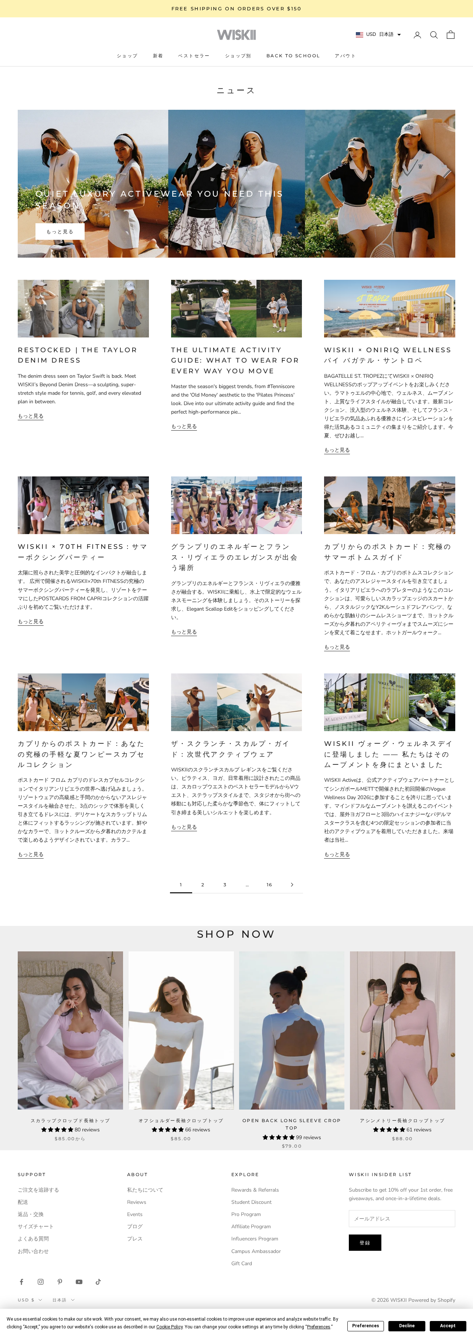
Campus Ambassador (256, 1251)
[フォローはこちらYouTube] (79, 1282)
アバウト (345, 55)
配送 (23, 1202)
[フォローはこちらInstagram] (40, 1282)
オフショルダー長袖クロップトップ (181, 1120)
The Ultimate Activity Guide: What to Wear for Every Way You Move (235, 360)
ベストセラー (194, 55)
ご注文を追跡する (38, 1189)
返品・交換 (31, 1214)
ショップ (127, 55)
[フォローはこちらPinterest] (60, 1282)
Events (135, 1214)
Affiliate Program (251, 1226)
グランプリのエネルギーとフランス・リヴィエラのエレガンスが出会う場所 (235, 557)
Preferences (365, 1325)
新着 (158, 55)
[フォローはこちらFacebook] (21, 1282)
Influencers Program (254, 1238)
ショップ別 (238, 55)
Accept (448, 1325)
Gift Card (241, 1263)
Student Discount (251, 1202)
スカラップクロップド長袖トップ (70, 1120)
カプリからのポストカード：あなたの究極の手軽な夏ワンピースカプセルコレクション (81, 754)
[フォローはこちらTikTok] (98, 1282)
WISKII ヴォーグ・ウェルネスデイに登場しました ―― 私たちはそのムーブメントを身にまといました (389, 754)
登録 (365, 1243)
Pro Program (246, 1214)
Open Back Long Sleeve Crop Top (291, 1124)
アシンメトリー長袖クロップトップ (402, 1120)
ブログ (135, 1226)
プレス (135, 1238)
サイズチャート (36, 1226)
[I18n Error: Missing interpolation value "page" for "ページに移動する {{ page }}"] (292, 884)
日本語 (59, 1300)
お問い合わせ (33, 1251)
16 (270, 884)
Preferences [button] (318, 1326)
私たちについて (145, 1189)
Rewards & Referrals (255, 1189)
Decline (407, 1325)
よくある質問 (33, 1238)
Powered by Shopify (431, 1300)
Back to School (293, 55)
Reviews (136, 1202)
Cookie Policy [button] (169, 1326)
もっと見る (60, 231)
